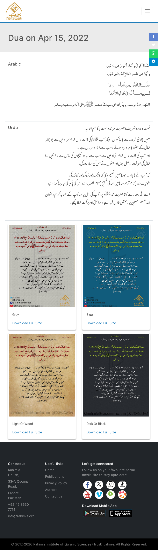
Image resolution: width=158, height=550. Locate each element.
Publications (54, 476)
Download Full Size (27, 323)
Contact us (53, 496)
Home (49, 470)
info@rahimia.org (21, 516)
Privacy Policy (56, 483)
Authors (51, 490)
